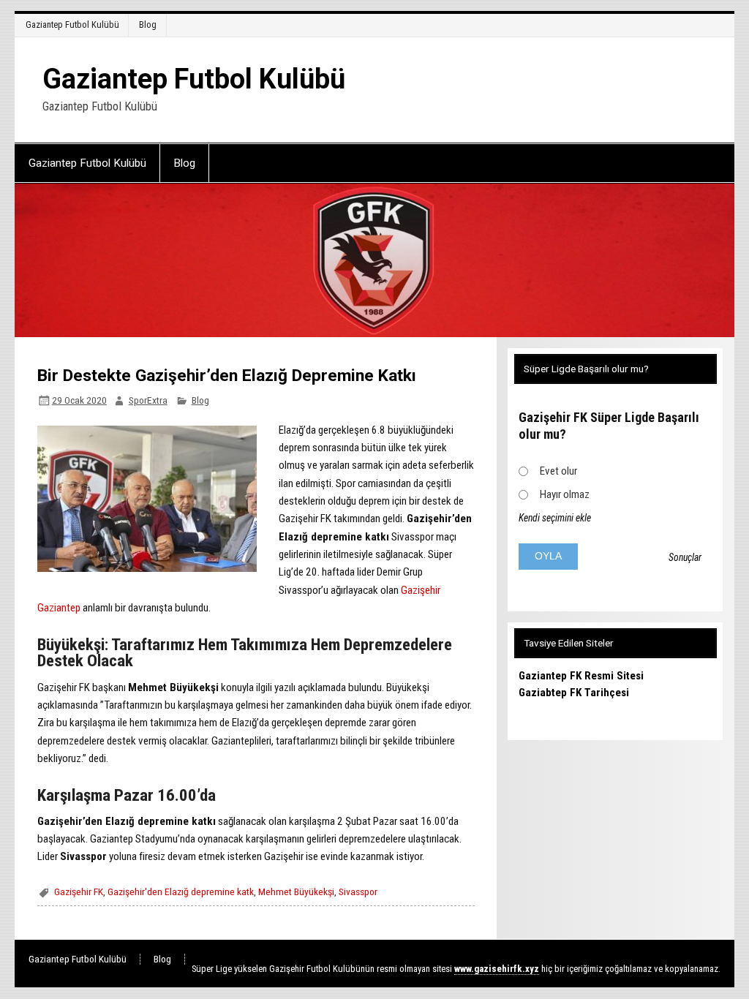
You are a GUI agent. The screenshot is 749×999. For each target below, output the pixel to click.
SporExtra (148, 400)
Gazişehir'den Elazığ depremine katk (181, 891)
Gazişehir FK (78, 891)
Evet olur (558, 471)
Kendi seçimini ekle (555, 518)
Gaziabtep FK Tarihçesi (574, 692)
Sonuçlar (685, 557)
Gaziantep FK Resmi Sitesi (581, 675)
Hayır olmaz (565, 494)
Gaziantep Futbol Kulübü (72, 24)
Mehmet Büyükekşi (296, 891)
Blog (148, 24)
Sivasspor (358, 891)
